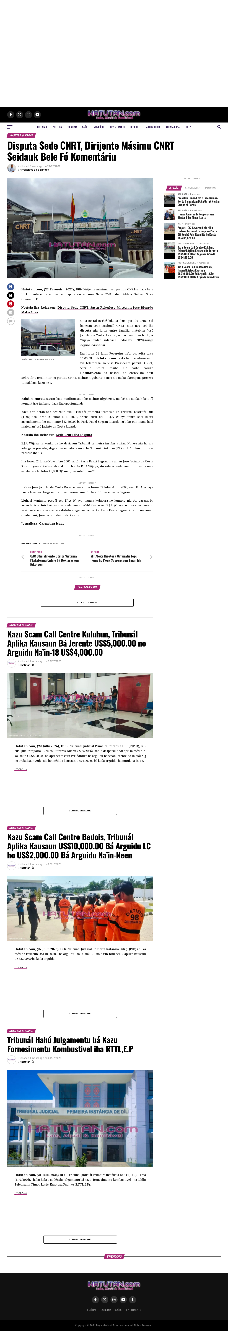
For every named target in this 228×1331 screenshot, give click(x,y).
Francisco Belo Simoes (35, 169)
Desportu (135, 127)
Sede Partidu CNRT (55, 544)
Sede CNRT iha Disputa (74, 435)
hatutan (25, 665)
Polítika (57, 127)
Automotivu (153, 127)
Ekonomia (72, 127)
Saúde (85, 127)
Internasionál (173, 127)
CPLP (188, 127)
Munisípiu (99, 127)
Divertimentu (117, 127)
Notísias (42, 127)
